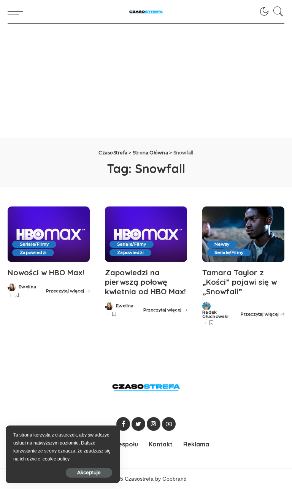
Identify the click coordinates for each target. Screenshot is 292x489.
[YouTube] (169, 424)
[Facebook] (123, 424)
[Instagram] (153, 424)
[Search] (276, 11)
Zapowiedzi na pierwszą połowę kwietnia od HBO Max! (145, 282)
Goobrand (174, 479)
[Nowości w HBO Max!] (49, 234)
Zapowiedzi (33, 252)
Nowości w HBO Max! (46, 272)
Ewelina (27, 287)
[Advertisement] (146, 80)
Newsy (222, 244)
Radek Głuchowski (215, 314)
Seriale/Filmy (34, 244)
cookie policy (56, 459)
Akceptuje (89, 472)
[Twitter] (138, 424)
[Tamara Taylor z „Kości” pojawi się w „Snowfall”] (243, 234)
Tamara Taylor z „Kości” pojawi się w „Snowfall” (239, 282)
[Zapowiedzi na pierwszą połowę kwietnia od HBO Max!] (146, 234)
